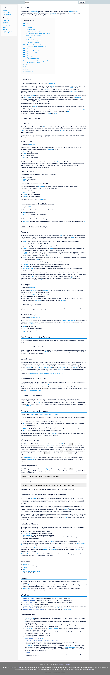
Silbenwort (32, 144)
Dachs (33, 276)
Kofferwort (25, 567)
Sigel (24, 569)
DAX (46, 352)
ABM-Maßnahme (27, 535)
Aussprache (61, 369)
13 (71, 499)
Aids (48, 367)
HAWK (24, 257)
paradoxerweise (71, 320)
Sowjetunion (60, 162)
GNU (24, 326)
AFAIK (24, 430)
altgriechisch (34, 11)
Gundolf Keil (29, 645)
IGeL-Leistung (26, 533)
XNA (24, 332)
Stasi (24, 159)
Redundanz (37, 547)
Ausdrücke (50, 149)
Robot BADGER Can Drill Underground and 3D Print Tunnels (42, 640)
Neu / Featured (7, 14)
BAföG (55, 113)
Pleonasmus (78, 549)
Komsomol (72, 162)
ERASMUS (26, 264)
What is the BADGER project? (34, 638)
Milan (48, 255)
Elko (24, 157)
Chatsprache (32, 414)
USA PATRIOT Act (28, 268)
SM (66, 517)
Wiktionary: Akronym (29, 598)
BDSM (59, 308)
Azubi (49, 113)
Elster (51, 248)
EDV (71, 88)
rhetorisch (45, 549)
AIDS (83, 110)
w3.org (28, 652)
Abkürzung (53, 13)
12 (44, 445)
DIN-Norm (23, 554)
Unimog (25, 194)
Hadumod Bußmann (80, 97)
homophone (54, 433)
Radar (40, 367)
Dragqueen (38, 300)
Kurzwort (25, 88)
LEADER (25, 266)
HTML (61, 444)
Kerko (24, 153)
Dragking (62, 300)
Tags (47, 469)
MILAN (25, 254)
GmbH (52, 541)
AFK (24, 427)
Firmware (44, 245)
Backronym (32, 287)
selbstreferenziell (45, 547)
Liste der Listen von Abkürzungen (31, 571)
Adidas (24, 193)
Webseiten (28, 444)
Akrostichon (26, 564)
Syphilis (38, 402)
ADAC (48, 89)
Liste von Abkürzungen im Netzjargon (48, 414)
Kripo (24, 152)
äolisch (77, 11)
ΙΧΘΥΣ (24, 241)
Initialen (35, 106)
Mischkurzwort (33, 207)
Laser (44, 367)
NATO (68, 111)
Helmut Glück (29, 628)
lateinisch (34, 295)
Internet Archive (68, 609)
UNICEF (75, 367)
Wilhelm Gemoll (30, 618)
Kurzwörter (33, 498)
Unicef (64, 367)
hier (12, 667)
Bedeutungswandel (68, 508)
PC (51, 89)
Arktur (25, 390)
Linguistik (32, 95)
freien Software (32, 323)
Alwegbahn (26, 221)
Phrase (72, 237)
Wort (61, 235)
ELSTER (25, 248)
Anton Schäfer (26, 588)
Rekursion (31, 322)
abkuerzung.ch (27, 602)
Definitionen (52, 83)
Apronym (45, 290)
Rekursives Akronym (34, 317)
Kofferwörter (41, 199)
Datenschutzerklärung (59, 672)
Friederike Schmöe (53, 628)
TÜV (56, 89)
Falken (37, 259)
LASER (62, 130)
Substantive (29, 367)
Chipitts (25, 196)
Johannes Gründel (70, 647)
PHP (24, 328)
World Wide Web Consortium (31, 457)
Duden (52, 86)
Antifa (24, 179)
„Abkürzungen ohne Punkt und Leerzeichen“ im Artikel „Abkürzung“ (44, 373)
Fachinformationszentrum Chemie (64, 608)
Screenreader (49, 445)
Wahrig (75, 86)
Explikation (64, 320)
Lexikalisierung (79, 508)
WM (30, 108)
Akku (24, 181)
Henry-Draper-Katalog (35, 390)
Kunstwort (41, 186)
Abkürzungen (73, 91)
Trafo (24, 155)
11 (30, 405)
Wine (24, 330)
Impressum (48, 672)
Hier (19, 667)
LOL (24, 421)
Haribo (24, 191)
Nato (51, 367)
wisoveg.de (29, 637)
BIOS (24, 245)
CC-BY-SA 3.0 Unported (63, 664)
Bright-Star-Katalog (44, 384)
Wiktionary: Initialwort (29, 600)
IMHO (24, 429)
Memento (47, 609)
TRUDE (25, 252)
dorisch (71, 11)
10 (45, 353)
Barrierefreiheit (31, 459)
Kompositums (27, 97)
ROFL (24, 423)
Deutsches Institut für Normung (35, 554)
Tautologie (53, 549)
